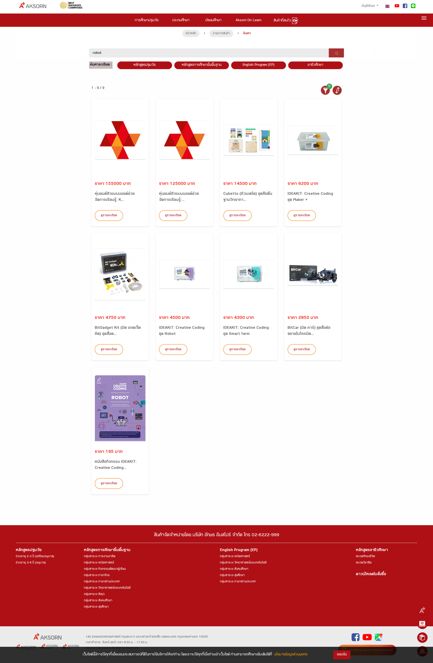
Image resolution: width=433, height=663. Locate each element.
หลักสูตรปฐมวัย (28, 550)
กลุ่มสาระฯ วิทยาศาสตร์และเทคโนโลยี (107, 588)
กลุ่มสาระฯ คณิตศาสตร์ (99, 563)
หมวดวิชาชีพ (364, 563)
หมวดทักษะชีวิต (365, 556)
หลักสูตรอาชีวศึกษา (372, 550)
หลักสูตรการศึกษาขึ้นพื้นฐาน (107, 550)
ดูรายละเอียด (109, 215)
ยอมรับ (342, 654)
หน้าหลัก (191, 33)
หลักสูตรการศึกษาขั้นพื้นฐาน (201, 65)
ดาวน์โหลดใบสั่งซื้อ (371, 574)
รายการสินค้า (221, 33)
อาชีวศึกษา (315, 65)
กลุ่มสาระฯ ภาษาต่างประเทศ (102, 582)
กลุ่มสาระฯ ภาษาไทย (97, 575)
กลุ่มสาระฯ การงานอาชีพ (99, 556)
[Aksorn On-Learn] (422, 624)
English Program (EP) (258, 65)
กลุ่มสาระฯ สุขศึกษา (96, 607)
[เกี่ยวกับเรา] (422, 610)
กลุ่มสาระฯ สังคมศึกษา (98, 600)
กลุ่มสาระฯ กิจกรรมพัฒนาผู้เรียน (105, 569)
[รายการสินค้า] (422, 637)
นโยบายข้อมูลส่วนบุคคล (290, 654)
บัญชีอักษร (369, 6)
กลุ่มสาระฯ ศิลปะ (94, 594)
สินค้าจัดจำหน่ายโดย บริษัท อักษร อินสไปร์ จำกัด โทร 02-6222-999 (216, 536)
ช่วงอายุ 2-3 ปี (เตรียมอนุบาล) (35, 556)
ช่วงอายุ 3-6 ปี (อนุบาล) (31, 563)
